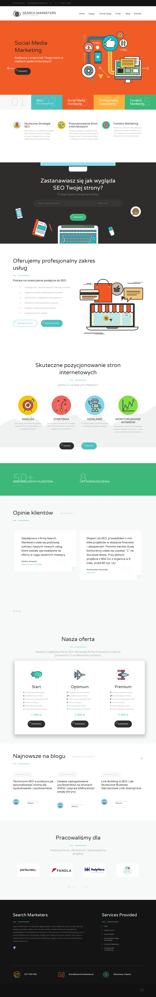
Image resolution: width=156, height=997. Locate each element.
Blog (128, 13)
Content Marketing (111, 944)
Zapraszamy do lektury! (83, 756)
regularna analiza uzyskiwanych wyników (44, 292)
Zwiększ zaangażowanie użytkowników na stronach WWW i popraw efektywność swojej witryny (76, 786)
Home (82, 13)
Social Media (109, 934)
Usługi (91, 13)
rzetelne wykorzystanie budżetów (40, 308)
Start (36, 687)
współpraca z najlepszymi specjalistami (43, 297)
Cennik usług (105, 13)
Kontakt (137, 13)
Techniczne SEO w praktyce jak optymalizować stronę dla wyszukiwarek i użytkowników (33, 785)
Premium (123, 687)
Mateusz (30, 803)
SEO (106, 926)
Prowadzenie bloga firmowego (111, 939)
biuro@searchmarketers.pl (37, 3)
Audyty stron (109, 930)
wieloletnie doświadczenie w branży (41, 303)
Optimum (80, 687)
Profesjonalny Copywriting (109, 949)
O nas (118, 13)
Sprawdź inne (66, 513)
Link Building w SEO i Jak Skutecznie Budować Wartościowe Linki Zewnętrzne (121, 785)
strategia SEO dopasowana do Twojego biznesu (47, 287)
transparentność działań (36, 313)
